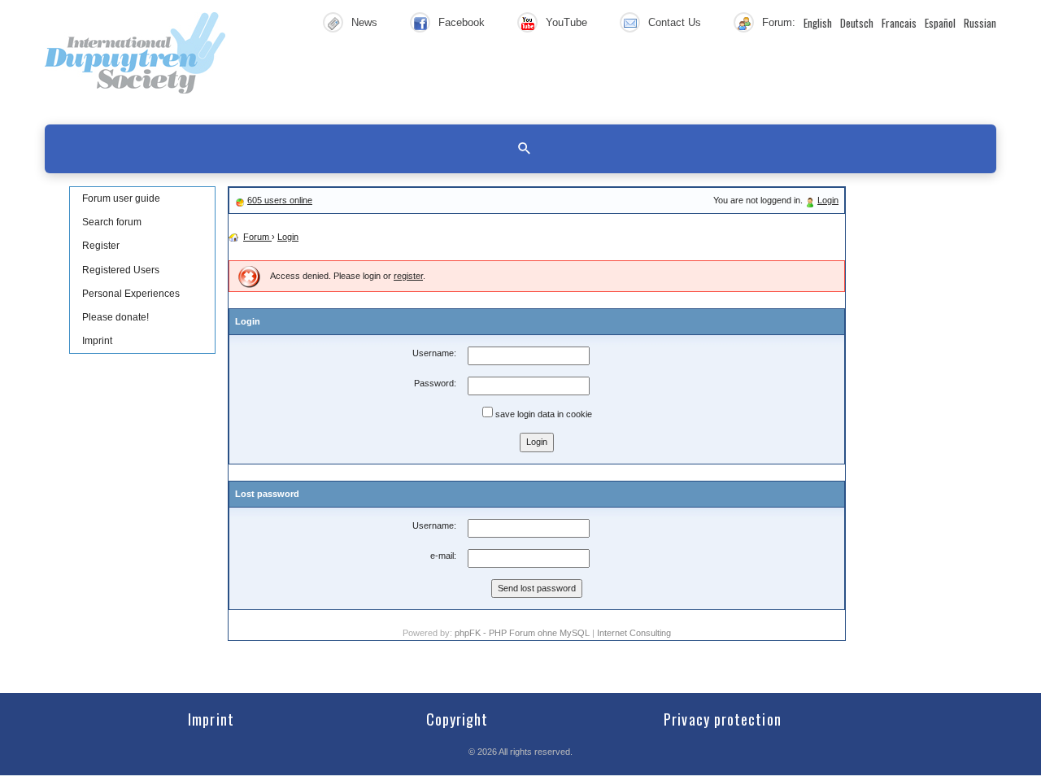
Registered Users (120, 270)
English (818, 23)
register (408, 276)
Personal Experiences (131, 293)
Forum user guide (121, 198)
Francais (899, 23)
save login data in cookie (542, 414)
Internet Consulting (634, 633)
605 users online (279, 200)
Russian (980, 23)
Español (940, 23)
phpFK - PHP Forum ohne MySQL (523, 633)
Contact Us (674, 22)
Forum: (778, 22)
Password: (435, 383)
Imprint (97, 341)
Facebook (461, 22)
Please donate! (115, 317)
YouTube (566, 22)
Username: (434, 353)
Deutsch (856, 23)
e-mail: (443, 555)
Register (101, 245)
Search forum (112, 222)
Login (827, 200)
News (364, 22)
